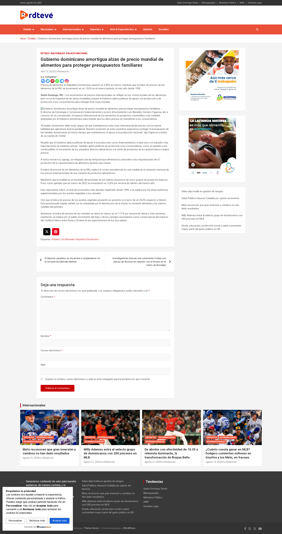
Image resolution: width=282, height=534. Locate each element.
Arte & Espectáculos (122, 29)
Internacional (45, 437)
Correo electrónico (52, 350)
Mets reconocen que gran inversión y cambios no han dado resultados (49, 451)
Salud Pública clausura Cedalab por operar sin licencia (210, 198)
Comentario (48, 296)
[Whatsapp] (57, 81)
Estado (27, 29)
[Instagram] (67, 81)
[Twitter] (48, 81)
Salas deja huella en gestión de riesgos (202, 191)
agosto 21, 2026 (31, 458)
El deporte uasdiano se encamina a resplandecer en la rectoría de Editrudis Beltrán (72, 260)
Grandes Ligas (255, 2)
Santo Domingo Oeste (187, 2)
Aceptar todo (60, 520)
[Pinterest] (52, 81)
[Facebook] (43, 81)
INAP (242, 2)
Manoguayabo (208, 2)
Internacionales (72, 29)
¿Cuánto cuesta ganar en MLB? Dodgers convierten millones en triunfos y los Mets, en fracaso (228, 453)
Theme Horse (91, 528)
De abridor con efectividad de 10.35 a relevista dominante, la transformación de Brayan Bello (171, 453)
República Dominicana (87, 239)
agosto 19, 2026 (214, 462)
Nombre (46, 336)
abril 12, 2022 (47, 71)
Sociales (164, 29)
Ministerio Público (227, 2)
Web (43, 364)
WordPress (129, 528)
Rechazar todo (37, 520)
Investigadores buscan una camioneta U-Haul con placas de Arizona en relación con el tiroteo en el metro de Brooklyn (139, 262)
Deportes (95, 29)
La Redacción (62, 71)
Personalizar (15, 520)
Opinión (147, 29)
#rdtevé (55, 239)
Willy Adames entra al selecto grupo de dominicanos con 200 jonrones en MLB (110, 453)
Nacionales (47, 29)
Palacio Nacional (77, 53)
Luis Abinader (68, 239)
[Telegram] (62, 81)
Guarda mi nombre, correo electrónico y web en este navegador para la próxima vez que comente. (97, 379)
